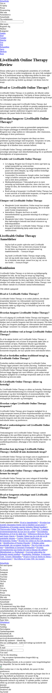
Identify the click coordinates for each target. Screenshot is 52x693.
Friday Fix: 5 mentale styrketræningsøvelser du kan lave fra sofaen (24, 530)
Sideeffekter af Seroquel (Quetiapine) (20, 547)
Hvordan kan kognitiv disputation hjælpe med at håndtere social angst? (25, 523)
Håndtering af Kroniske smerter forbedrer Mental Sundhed (23, 527)
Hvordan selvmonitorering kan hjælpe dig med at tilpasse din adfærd (23, 548)
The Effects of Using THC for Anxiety (29, 559)
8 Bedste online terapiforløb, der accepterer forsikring (22, 544)
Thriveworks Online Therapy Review (15, 529)
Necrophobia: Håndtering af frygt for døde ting (24, 532)
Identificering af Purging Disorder (16, 543)
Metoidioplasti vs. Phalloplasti (12, 552)
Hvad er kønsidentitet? (29, 522)
